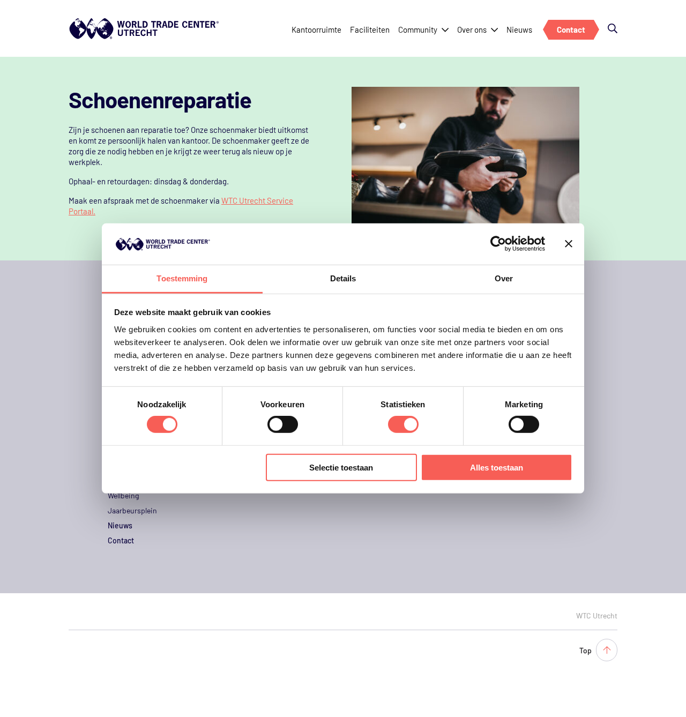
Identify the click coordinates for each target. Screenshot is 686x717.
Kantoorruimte (316, 29)
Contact (571, 29)
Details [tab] (343, 278)
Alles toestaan (496, 467)
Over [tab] (504, 278)
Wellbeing (123, 495)
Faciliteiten (370, 29)
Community (417, 29)
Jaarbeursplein (132, 510)
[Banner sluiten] (568, 244)
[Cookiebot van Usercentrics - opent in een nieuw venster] (498, 244)
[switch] (282, 424)
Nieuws (519, 29)
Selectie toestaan (341, 467)
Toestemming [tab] (181, 278)
